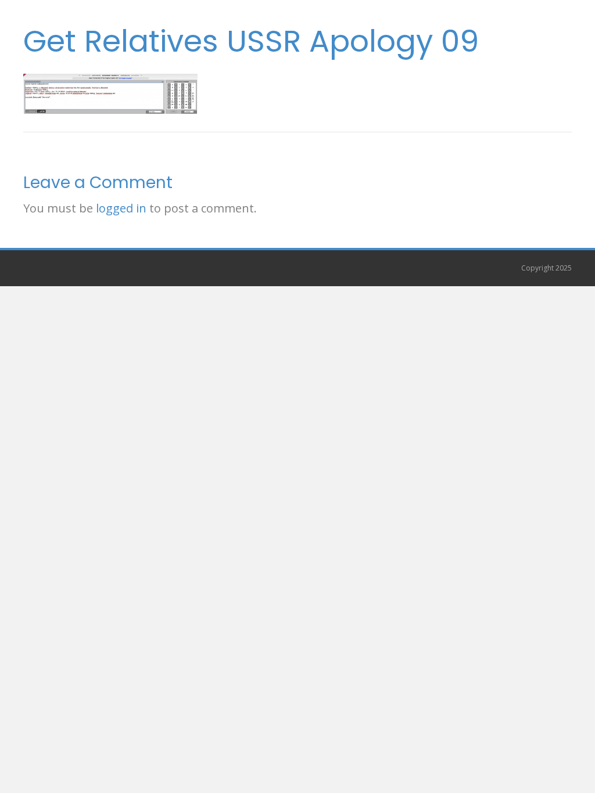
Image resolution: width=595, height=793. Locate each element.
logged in (121, 208)
